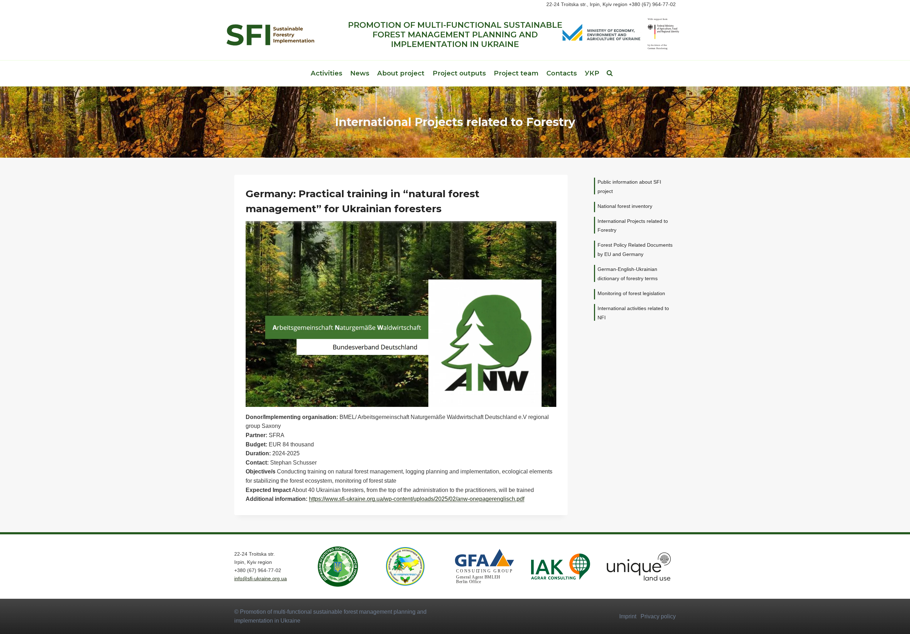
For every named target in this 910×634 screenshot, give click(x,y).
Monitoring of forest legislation (631, 293)
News (359, 73)
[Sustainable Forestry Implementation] (270, 34)
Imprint (627, 616)
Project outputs (459, 73)
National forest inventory (625, 206)
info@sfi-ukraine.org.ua (260, 578)
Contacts (561, 73)
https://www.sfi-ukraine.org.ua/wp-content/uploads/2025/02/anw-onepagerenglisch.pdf (416, 499)
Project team (516, 73)
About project (400, 73)
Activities (326, 73)
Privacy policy (658, 616)
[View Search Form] (609, 73)
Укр (592, 73)
